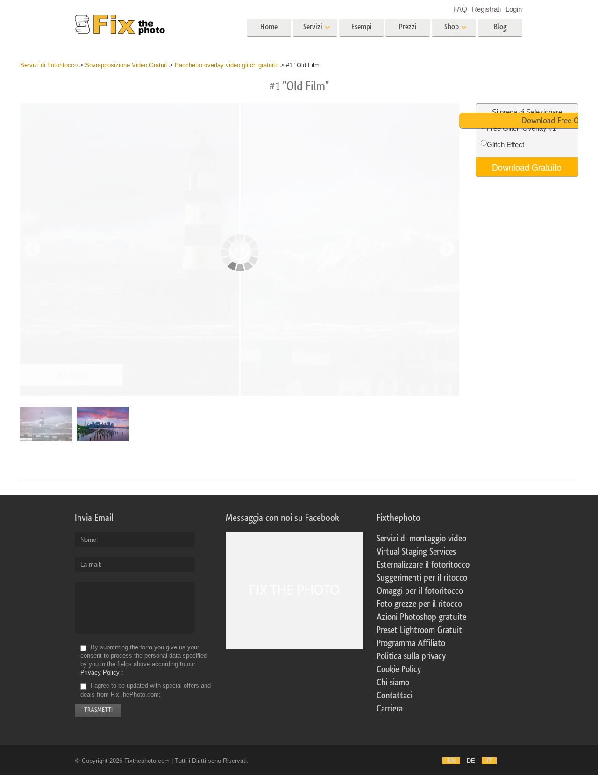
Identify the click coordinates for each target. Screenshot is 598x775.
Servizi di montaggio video (421, 538)
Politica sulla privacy (411, 656)
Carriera (390, 708)
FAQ (460, 9)
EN (451, 760)
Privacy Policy (100, 672)
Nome (88, 539)
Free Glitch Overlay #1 (521, 128)
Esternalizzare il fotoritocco (423, 564)
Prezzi (408, 27)
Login (513, 9)
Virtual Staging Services (416, 551)
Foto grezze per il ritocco (419, 604)
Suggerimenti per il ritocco (422, 578)
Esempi (361, 27)
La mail (90, 564)
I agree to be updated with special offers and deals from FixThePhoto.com (145, 690)
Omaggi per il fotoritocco (420, 591)
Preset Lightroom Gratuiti (420, 630)
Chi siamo (393, 682)
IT (489, 760)
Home (269, 27)
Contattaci (395, 695)
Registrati (486, 9)
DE (471, 760)
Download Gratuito (527, 167)
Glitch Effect (505, 145)
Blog (500, 27)
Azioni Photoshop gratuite (421, 617)
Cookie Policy (399, 669)
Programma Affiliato (411, 643)
